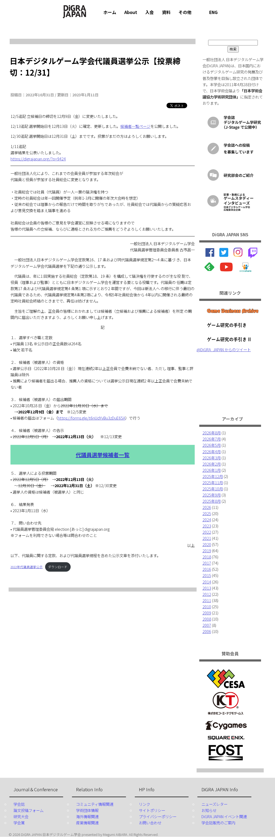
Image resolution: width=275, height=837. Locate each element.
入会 (149, 12)
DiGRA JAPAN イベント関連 (224, 816)
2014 (206, 582)
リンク (144, 804)
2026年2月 (211, 464)
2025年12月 (212, 476)
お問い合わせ (150, 822)
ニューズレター (214, 804)
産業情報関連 (87, 822)
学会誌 (19, 804)
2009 (206, 613)
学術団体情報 (87, 810)
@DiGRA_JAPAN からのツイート (224, 349)
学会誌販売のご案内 (218, 822)
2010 (206, 606)
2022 (206, 532)
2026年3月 (211, 457)
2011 (206, 600)
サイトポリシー (152, 810)
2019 (206, 550)
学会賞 (19, 822)
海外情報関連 (87, 816)
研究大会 (20, 816)
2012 (206, 594)
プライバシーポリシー (157, 816)
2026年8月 (211, 432)
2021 (206, 538)
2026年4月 (211, 451)
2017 (206, 563)
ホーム (109, 12)
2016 (206, 569)
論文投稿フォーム (28, 810)
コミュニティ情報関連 (94, 804)
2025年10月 (212, 488)
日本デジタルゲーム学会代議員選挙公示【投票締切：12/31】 (95, 66)
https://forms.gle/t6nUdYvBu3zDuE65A (91, 418)
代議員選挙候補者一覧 (102, 455)
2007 (206, 625)
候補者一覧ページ (135, 126)
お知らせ (208, 810)
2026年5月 (211, 445)
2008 (206, 619)
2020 (206, 544)
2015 (206, 575)
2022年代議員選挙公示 (26, 567)
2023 (206, 526)
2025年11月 (212, 482)
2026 (206, 507)
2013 (206, 588)
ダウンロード (57, 567)
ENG (213, 12)
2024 (206, 519)
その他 (185, 12)
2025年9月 (211, 495)
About (130, 12)
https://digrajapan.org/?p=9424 (38, 158)
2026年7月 (211, 439)
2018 (206, 557)
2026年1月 (211, 470)
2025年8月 (211, 501)
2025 (206, 513)
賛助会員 (230, 653)
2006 (206, 631)
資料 (166, 12)
